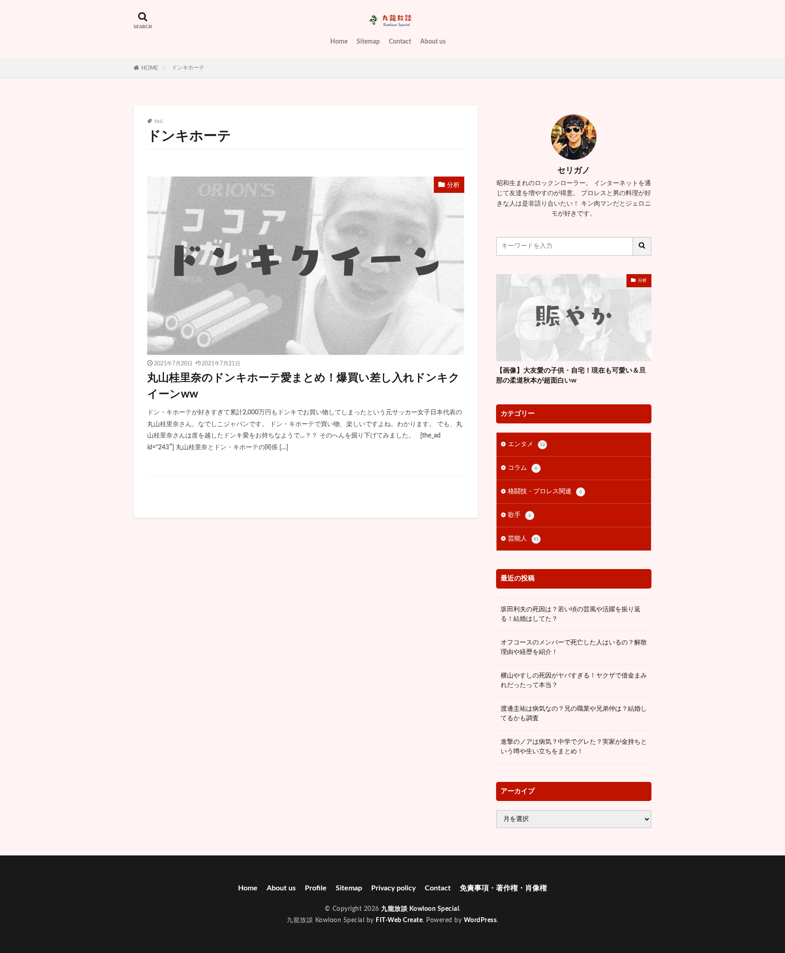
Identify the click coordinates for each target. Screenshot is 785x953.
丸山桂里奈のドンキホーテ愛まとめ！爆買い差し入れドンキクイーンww (303, 386)
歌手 (519, 515)
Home (339, 42)
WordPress (480, 920)
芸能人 (523, 538)
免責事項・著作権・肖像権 (503, 888)
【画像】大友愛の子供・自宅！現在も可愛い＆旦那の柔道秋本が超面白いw (571, 375)
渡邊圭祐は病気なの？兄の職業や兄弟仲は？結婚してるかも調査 (574, 714)
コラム (522, 468)
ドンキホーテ (188, 67)
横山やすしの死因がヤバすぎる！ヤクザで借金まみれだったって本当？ (574, 680)
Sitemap (368, 42)
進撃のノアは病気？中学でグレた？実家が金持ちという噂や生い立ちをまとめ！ (574, 747)
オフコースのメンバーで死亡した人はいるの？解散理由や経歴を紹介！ (574, 647)
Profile (316, 888)
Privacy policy (393, 888)
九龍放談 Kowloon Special (420, 909)
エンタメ (526, 444)
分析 (453, 185)
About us (433, 42)
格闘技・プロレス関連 (545, 491)
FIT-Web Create (399, 920)
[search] (642, 246)
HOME (149, 68)
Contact (400, 42)
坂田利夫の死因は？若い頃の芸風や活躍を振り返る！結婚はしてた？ (571, 614)
